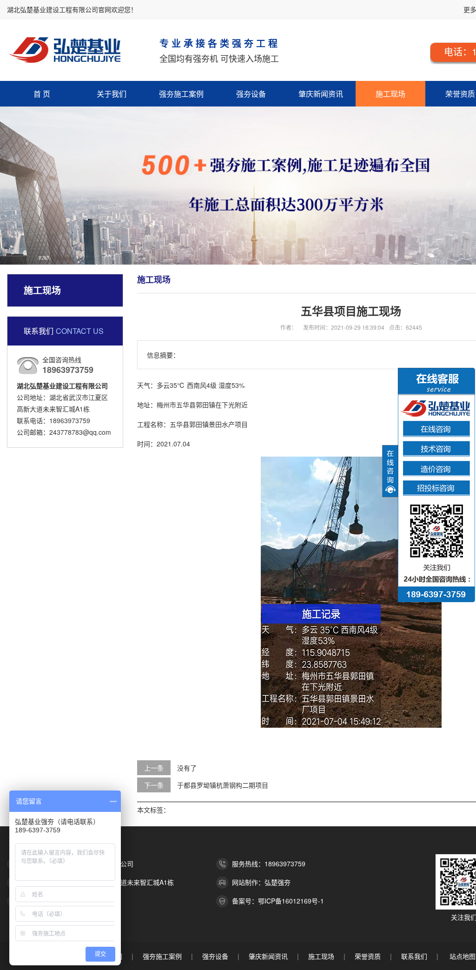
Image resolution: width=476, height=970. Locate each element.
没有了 (187, 767)
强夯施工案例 (181, 93)
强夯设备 (251, 93)
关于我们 (111, 93)
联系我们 (414, 956)
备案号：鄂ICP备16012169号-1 (278, 900)
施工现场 (390, 93)
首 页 (41, 93)
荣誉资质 (368, 956)
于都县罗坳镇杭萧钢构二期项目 (222, 785)
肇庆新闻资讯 (320, 93)
